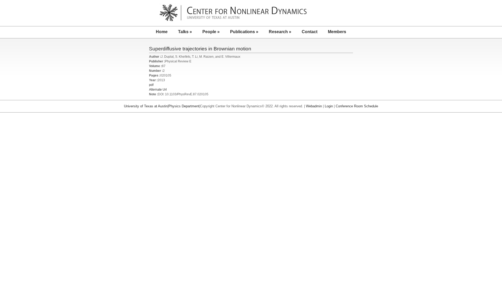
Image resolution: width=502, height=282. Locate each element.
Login (329, 106)
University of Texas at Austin (146, 106)
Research (280, 32)
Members (337, 32)
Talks (185, 32)
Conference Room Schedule (357, 106)
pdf (151, 85)
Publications (244, 32)
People (211, 32)
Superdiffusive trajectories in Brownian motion (200, 48)
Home (162, 32)
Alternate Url (158, 89)
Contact (309, 32)
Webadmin (314, 106)
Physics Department (183, 106)
